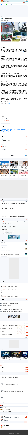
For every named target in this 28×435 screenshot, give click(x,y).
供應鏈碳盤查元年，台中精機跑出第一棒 (6, 155)
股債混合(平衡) (4, 329)
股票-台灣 (4, 332)
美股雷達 (4, 247)
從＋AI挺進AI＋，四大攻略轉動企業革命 (19, 155)
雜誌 (1, 16)
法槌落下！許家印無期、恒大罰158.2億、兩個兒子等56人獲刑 (23, 176)
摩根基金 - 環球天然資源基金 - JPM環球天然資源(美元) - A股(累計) (8, 325)
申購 (26, 326)
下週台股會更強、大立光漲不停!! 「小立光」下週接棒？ (8, 131)
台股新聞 (4, 242)
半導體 (3, 371)
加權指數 (22, 51)
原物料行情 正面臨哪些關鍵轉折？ (6, 105)
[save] (21, 4)
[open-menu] (0, 2)
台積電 (3, 369)
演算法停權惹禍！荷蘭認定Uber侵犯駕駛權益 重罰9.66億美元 (13, 167)
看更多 (26, 136)
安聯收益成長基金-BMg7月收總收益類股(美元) (6, 328)
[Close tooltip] (25, 5)
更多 (26, 201)
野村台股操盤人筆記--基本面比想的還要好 (6, 130)
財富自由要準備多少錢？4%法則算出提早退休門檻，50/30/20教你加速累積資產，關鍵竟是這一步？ (13, 129)
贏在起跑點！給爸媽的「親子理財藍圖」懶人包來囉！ (7, 120)
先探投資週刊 (9, 103)
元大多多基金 (2, 331)
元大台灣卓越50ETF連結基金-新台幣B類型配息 (6, 334)
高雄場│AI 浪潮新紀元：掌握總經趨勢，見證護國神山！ (11, 296)
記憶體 (3, 367)
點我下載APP (9, 107)
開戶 (26, 329)
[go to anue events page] (24, 2)
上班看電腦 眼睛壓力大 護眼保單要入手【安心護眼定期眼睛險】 (23, 167)
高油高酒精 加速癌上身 (4, 175)
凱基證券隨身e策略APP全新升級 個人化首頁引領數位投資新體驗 (4, 167)
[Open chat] (26, 4)
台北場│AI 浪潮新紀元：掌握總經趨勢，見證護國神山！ (11, 289)
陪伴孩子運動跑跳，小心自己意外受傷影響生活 (13, 175)
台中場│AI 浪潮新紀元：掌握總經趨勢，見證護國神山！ (11, 286)
